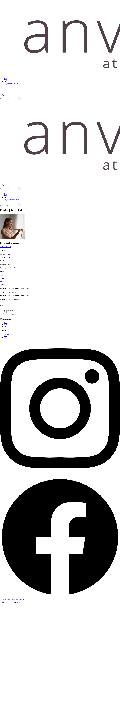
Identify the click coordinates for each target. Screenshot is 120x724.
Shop (5, 81)
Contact (6, 85)
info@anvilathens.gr (18, 600)
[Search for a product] (2, 89)
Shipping (6, 334)
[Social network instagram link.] (60, 476)
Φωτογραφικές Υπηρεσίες (11, 83)
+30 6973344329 (5, 600)
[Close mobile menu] (1, 191)
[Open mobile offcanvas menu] (1, 100)
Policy (6, 337)
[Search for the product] (19, 98)
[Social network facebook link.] (60, 596)
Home (5, 78)
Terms (5, 336)
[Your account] (1, 91)
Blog (5, 80)
